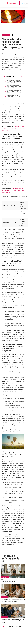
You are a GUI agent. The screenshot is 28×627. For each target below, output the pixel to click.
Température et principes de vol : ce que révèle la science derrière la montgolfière (14, 81)
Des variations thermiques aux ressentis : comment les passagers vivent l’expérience (14, 91)
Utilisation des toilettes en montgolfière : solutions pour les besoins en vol (13, 128)
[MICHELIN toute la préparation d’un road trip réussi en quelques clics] (13, 591)
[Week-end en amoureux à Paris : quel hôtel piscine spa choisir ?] (13, 571)
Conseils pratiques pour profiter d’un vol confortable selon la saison (13, 96)
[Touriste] (10, 3)
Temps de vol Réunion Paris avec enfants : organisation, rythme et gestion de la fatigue (13, 621)
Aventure (6, 35)
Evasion (5, 597)
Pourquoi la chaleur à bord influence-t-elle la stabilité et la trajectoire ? (14, 86)
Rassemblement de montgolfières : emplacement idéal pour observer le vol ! (13, 190)
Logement (5, 577)
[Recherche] (22, 3)
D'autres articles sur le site (10, 558)
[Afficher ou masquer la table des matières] (18, 76)
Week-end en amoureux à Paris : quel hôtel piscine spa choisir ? (11, 580)
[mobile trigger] (2, 3)
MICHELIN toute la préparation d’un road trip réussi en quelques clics (13, 600)
